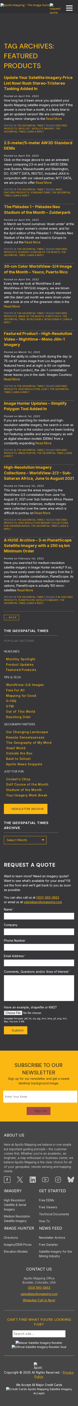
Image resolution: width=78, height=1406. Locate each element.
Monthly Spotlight (21, 659)
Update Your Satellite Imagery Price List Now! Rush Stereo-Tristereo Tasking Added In (38, 83)
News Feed (50, 1228)
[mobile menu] (67, 8)
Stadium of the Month (24, 790)
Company (11, 925)
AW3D (58, 189)
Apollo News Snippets (24, 764)
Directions (11, 1237)
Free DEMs (46, 1200)
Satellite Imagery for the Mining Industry (55, 1254)
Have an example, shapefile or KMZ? (30, 1007)
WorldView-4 (52, 319)
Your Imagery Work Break (26, 795)
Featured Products (21, 670)
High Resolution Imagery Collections (43, 523)
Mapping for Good (21, 695)
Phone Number (14, 940)
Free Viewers (48, 1207)
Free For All (15, 690)
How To (44, 1221)
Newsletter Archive (28, 809)
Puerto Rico (53, 316)
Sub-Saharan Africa (17, 526)
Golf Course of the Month (27, 784)
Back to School (18, 759)
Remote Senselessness (25, 737)
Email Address (14, 956)
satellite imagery (43, 128)
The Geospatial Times (30, 125)
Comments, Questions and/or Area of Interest (37, 971)
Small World (16, 748)
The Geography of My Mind (29, 742)
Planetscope (26, 600)
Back (11, 617)
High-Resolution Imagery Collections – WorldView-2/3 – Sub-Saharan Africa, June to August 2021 (39, 472)
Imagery (13, 1191)
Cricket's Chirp (18, 779)
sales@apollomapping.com (43, 902)
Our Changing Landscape (27, 732)
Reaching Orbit (18, 717)
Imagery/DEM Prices (18, 1244)
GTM (10, 706)
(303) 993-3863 (47, 897)
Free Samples (48, 1244)
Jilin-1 (45, 389)
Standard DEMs (40, 192)
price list (24, 128)
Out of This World (20, 711)
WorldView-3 (35, 319)
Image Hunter (27, 453)
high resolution (29, 389)
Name (9, 909)
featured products (16, 192)
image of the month (31, 316)
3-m (57, 597)
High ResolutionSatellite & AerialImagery (15, 1205)
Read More (54, 118)
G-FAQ (11, 701)
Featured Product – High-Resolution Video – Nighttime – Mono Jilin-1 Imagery (38, 339)
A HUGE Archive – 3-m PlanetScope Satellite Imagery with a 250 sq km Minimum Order (38, 545)
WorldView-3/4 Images (25, 685)
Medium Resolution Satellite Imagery (17, 1219)
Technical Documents (54, 1214)
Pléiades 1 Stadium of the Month (39, 252)
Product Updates (20, 664)
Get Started (52, 1191)
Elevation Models (16, 1251)
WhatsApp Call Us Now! (39, 1300)
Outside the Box (19, 753)
